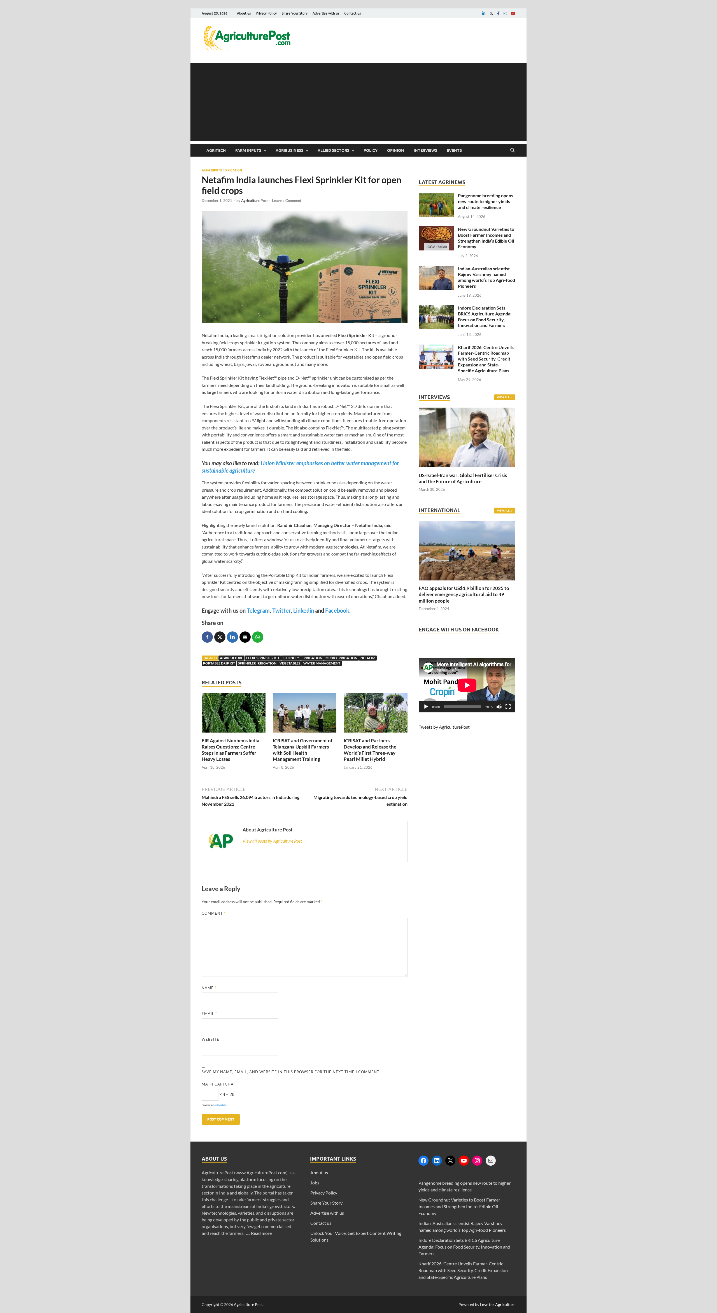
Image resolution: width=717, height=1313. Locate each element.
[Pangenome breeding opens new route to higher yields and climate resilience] (436, 196)
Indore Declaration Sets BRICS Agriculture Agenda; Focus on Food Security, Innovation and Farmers (484, 316)
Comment (214, 913)
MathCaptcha (219, 1104)
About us (244, 13)
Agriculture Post (254, 200)
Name (209, 988)
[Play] (426, 707)
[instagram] (505, 13)
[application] (467, 685)
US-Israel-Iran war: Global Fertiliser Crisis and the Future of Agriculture (463, 478)
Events (454, 150)
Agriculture (231, 658)
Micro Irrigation (341, 658)
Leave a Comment (286, 200)
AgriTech (216, 150)
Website (210, 1039)
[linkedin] (484, 13)
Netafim (367, 658)
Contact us (352, 13)
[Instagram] (477, 1161)
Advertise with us (326, 13)
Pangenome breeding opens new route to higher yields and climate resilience (485, 201)
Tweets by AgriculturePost (444, 726)
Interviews (425, 150)
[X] (450, 1161)
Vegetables (290, 663)
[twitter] (491, 13)
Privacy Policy (266, 13)
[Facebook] (423, 1161)
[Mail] (491, 1161)
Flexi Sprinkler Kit (263, 658)
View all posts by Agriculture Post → (275, 840)
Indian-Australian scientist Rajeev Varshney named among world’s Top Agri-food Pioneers (486, 277)
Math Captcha (218, 1084)
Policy (371, 150)
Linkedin (303, 610)
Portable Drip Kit (219, 663)
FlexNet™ (291, 658)
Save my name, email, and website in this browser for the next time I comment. (291, 1072)
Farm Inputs (248, 150)
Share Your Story (295, 13)
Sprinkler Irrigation (257, 663)
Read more (261, 1233)
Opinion (395, 150)
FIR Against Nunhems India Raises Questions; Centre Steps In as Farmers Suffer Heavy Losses (230, 750)
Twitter (281, 610)
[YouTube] (464, 1161)
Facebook (337, 610)
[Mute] (499, 707)
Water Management (321, 663)
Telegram (258, 610)
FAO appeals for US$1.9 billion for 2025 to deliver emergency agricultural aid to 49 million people (464, 594)
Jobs (314, 1182)
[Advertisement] (358, 102)
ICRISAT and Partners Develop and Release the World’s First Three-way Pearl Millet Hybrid (370, 750)
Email (209, 1013)
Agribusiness (289, 150)
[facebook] (498, 13)
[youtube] (513, 13)
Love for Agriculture (497, 1304)
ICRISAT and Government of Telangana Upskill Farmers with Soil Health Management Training (302, 750)
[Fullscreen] (508, 707)
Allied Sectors (333, 150)
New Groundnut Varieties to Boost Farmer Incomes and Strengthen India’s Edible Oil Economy (486, 237)
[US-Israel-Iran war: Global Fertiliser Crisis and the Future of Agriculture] (467, 468)
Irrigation (233, 170)
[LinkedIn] (437, 1161)
